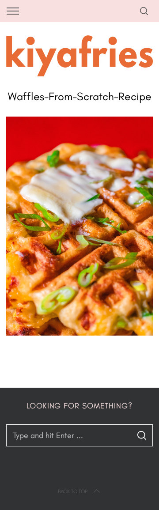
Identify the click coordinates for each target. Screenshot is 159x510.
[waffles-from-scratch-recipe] (79, 333)
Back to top (72, 491)
